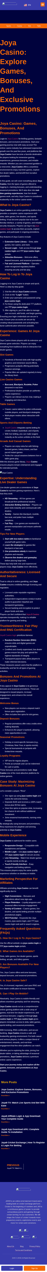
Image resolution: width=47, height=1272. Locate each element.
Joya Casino (12, 139)
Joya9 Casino (11, 428)
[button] (43, 4)
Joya (28, 462)
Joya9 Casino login (8, 635)
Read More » (5, 1095)
